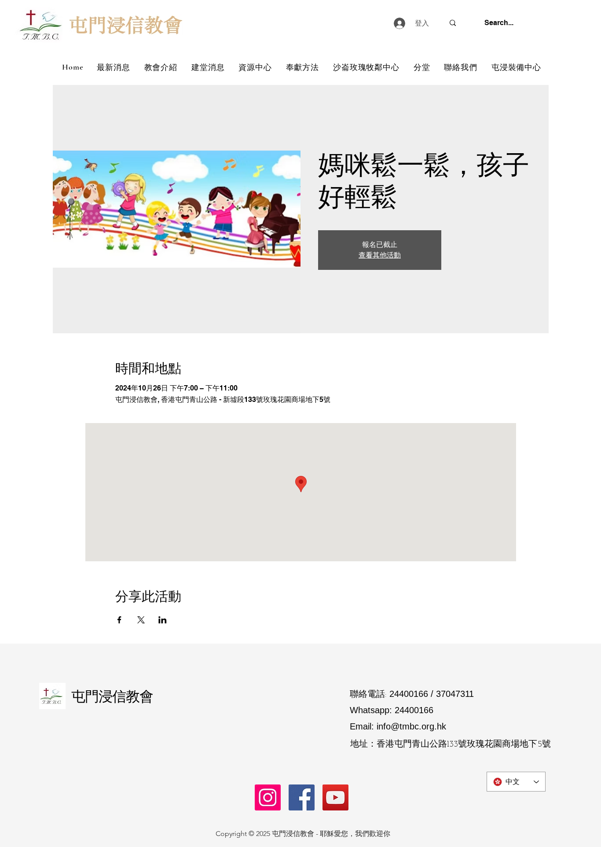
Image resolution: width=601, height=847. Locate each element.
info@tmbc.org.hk (411, 726)
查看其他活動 (380, 255)
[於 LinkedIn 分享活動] (162, 619)
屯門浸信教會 (112, 696)
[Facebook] (302, 797)
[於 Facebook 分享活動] (119, 619)
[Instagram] (268, 797)
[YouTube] (335, 797)
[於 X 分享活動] (141, 619)
